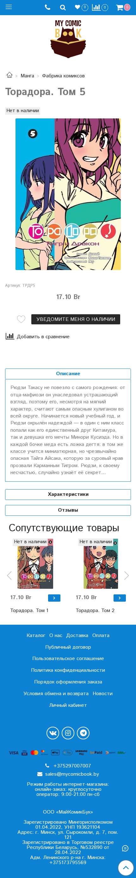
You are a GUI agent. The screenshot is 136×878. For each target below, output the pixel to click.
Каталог (36, 635)
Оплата (100, 635)
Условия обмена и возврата (56, 693)
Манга (27, 76)
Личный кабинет (68, 705)
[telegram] (83, 733)
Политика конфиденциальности (68, 670)
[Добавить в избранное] (21, 319)
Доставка (77, 635)
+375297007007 (71, 766)
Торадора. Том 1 (29, 610)
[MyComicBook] (68, 38)
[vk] (52, 733)
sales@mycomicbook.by (71, 774)
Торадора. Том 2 (95, 610)
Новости (103, 693)
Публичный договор (68, 647)
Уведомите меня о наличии (75, 319)
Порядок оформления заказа (68, 682)
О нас (55, 635)
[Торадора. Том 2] (101, 563)
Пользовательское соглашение (68, 658)
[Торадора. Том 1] (35, 563)
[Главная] (9, 76)
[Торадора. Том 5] (68, 194)
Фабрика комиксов (63, 76)
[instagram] (68, 733)
